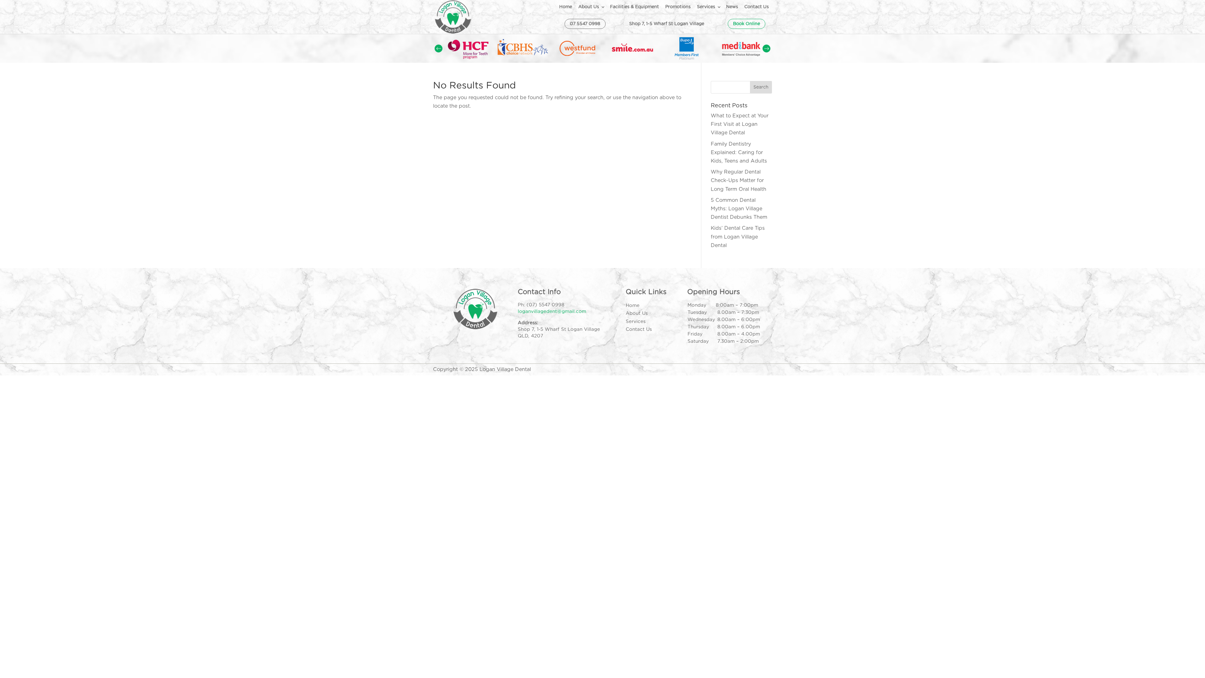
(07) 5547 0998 (545, 305)
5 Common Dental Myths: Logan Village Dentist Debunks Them (739, 209)
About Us (588, 7)
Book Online (746, 24)
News (732, 7)
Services (706, 7)
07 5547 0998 (585, 24)
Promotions (678, 7)
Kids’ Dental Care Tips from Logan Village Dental (738, 237)
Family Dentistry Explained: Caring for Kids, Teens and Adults (739, 153)
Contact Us (756, 7)
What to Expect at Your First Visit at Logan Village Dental (740, 124)
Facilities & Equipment (634, 7)
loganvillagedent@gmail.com (552, 311)
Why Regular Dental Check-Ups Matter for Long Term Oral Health (738, 180)
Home (565, 7)
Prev (438, 48)
